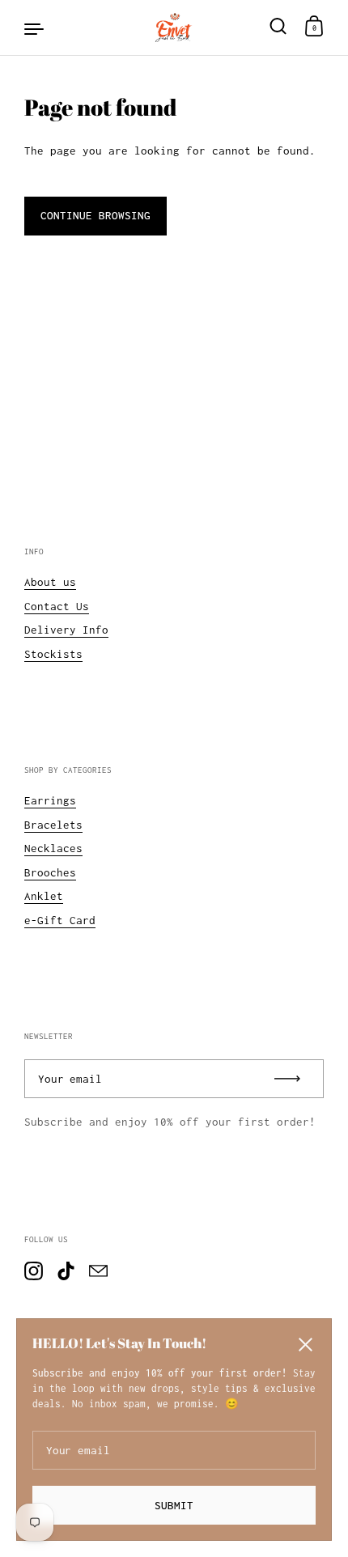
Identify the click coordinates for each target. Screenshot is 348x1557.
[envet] (174, 27)
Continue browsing (95, 215)
